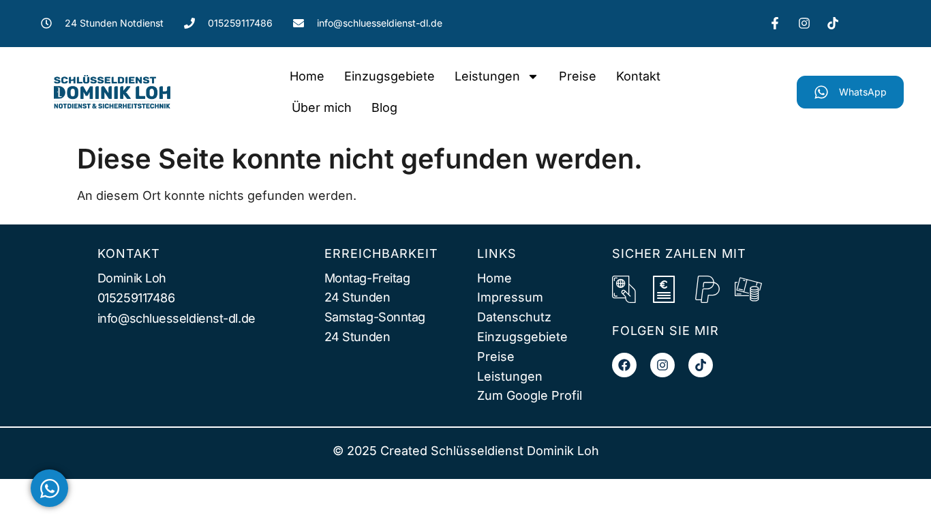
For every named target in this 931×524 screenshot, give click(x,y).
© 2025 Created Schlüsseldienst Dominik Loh (466, 450)
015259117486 (136, 298)
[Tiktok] (700, 365)
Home (307, 76)
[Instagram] (662, 365)
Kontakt (638, 76)
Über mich (322, 107)
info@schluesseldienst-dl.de (176, 318)
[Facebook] (624, 365)
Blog (384, 107)
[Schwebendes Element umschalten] (49, 488)
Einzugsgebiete (389, 76)
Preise (577, 76)
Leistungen (487, 76)
